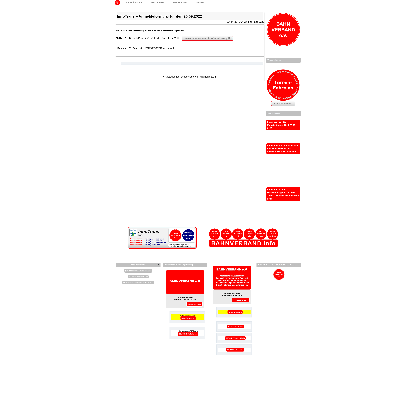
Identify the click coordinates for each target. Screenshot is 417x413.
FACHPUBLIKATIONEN (235, 326)
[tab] (138, 265)
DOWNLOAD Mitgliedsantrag (188, 334)
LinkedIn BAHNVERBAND (139, 276)
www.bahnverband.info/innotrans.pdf (207, 38)
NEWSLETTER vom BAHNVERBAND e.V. (139, 282)
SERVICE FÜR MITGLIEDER (235, 338)
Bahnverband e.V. (133, 2)
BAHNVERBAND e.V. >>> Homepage (139, 271)
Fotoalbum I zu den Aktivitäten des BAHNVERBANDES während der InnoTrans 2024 (283, 148)
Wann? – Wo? (180, 2)
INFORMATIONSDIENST (235, 350)
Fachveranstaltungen (235, 312)
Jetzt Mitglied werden (188, 318)
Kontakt (200, 2)
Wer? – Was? (157, 2)
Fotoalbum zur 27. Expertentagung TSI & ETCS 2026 (281, 125)
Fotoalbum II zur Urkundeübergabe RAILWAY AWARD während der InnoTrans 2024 (283, 194)
